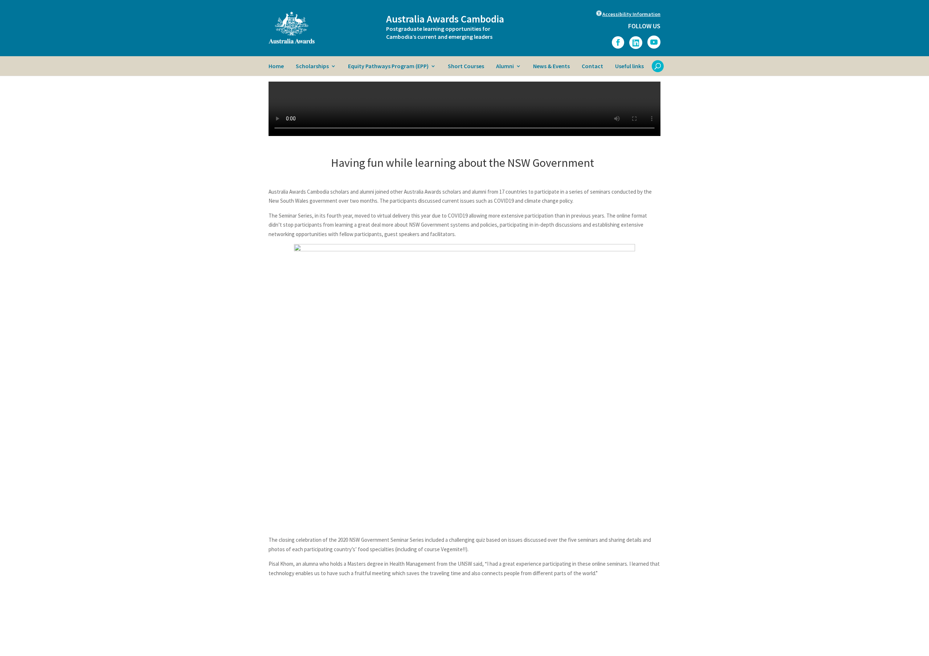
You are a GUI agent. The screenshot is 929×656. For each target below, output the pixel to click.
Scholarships (312, 66)
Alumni (505, 66)
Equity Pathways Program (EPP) (388, 66)
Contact (592, 66)
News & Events (551, 66)
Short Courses (466, 66)
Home (276, 66)
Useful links (629, 66)
